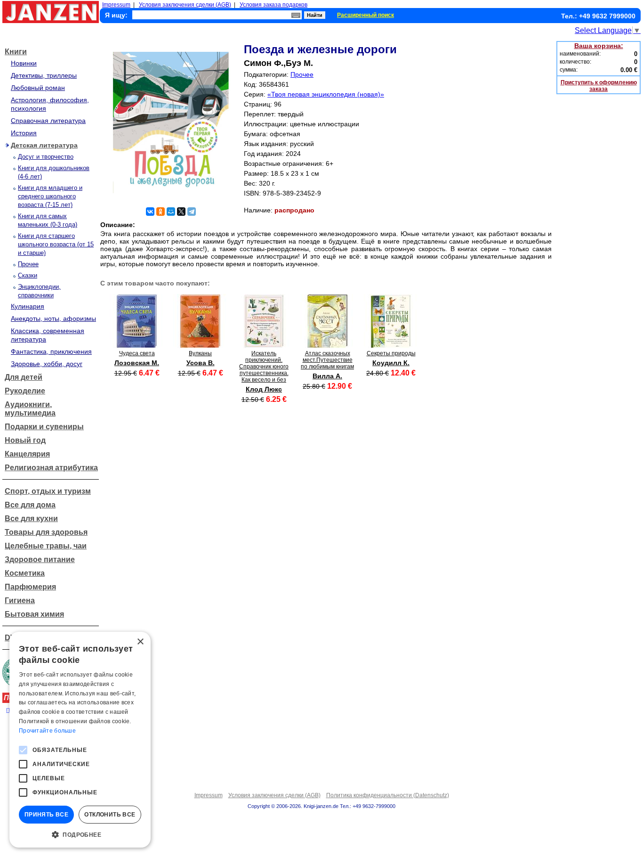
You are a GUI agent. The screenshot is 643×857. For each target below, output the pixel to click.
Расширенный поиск (365, 15)
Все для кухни (31, 518)
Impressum (116, 4)
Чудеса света (137, 353)
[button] (80, 834)
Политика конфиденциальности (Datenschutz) (387, 795)
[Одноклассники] (160, 211)
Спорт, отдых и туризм (48, 491)
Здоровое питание (40, 559)
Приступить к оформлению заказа (599, 85)
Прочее (28, 264)
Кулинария (27, 306)
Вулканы (200, 353)
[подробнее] (137, 346)
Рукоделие (25, 391)
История (24, 133)
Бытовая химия (34, 614)
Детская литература (44, 145)
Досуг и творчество (45, 156)
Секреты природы (391, 353)
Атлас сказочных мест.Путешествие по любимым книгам (327, 360)
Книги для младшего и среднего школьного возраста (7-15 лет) (50, 196)
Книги (16, 52)
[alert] (80, 740)
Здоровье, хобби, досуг (46, 363)
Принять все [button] (46, 814)
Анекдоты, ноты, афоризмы (53, 318)
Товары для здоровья (46, 532)
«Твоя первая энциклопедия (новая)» (325, 94)
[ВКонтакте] (150, 211)
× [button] (140, 641)
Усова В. (200, 363)
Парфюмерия (30, 587)
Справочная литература (48, 120)
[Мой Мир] (171, 211)
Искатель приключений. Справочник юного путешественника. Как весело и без (264, 366)
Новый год (25, 440)
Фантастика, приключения (51, 351)
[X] (181, 211)
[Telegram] (191, 211)
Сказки (27, 275)
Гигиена (20, 600)
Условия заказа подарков (273, 4)
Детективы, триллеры (44, 75)
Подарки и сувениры (44, 427)
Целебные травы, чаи (46, 546)
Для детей (23, 377)
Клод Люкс (264, 389)
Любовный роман (38, 87)
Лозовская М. (136, 363)
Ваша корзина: (598, 45)
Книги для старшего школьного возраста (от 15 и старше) (56, 244)
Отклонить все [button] (109, 814)
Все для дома (30, 505)
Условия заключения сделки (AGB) (185, 4)
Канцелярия (27, 454)
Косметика (25, 573)
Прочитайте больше (47, 730)
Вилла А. (327, 376)
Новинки (24, 63)
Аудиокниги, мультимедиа (30, 408)
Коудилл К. (391, 363)
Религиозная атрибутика (51, 468)
